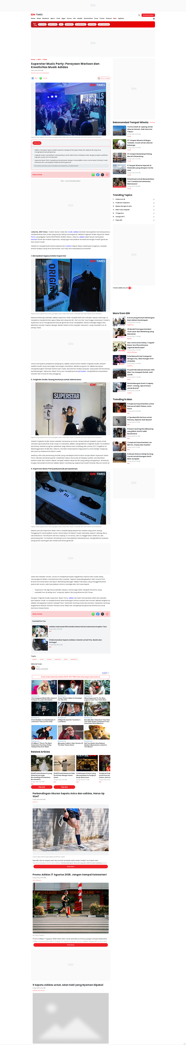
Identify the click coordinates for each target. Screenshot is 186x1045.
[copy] (107, 174)
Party (33, 237)
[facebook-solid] (97, 174)
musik (70, 232)
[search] (139, 15)
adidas (76, 232)
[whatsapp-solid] (93, 174)
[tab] (38, 143)
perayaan (82, 371)
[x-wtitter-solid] (102, 174)
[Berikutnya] (111, 764)
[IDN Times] (37, 15)
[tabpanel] (70, 158)
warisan (34, 239)
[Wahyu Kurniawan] (33, 668)
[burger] (154, 19)
